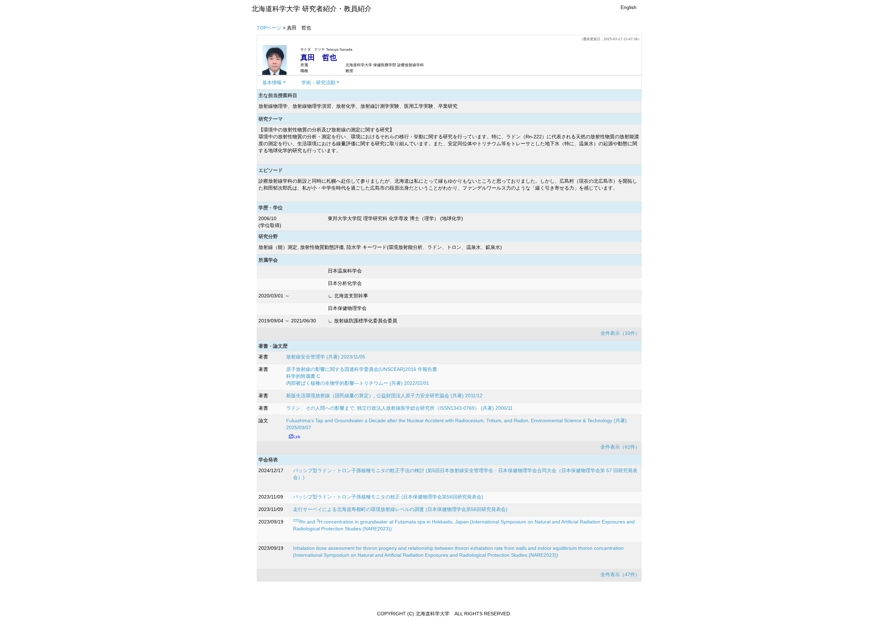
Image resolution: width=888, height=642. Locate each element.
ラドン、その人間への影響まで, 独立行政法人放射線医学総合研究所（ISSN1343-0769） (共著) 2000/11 (399, 408)
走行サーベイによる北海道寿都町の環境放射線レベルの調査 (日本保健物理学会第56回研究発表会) (400, 509)
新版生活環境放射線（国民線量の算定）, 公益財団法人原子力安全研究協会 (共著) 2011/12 (384, 395)
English (629, 7)
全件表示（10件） (620, 333)
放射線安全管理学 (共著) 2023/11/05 (325, 356)
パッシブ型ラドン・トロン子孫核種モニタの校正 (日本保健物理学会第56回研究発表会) (388, 497)
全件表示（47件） (620, 574)
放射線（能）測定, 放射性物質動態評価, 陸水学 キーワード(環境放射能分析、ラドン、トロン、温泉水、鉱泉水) (380, 247)
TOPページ (269, 28)
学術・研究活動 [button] (318, 82)
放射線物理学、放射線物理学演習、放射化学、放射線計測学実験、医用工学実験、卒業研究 (358, 106)
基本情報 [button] (272, 82)
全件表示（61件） (620, 447)
